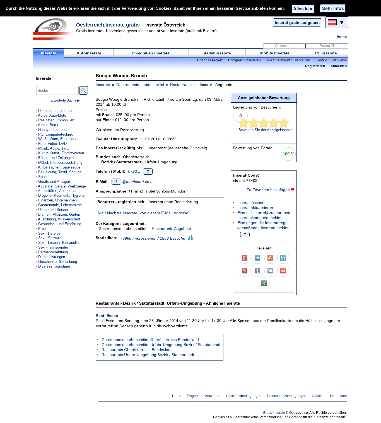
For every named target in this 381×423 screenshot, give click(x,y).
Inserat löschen (250, 202)
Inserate (48, 53)
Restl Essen (107, 315)
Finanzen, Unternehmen (57, 200)
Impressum (338, 396)
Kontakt (321, 60)
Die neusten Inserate (55, 111)
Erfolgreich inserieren (244, 60)
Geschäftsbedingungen (243, 396)
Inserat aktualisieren (255, 207)
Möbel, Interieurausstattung (60, 162)
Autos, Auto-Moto (52, 115)
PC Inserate (326, 53)
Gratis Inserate (274, 413)
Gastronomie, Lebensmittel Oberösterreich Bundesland (150, 339)
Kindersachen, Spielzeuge (59, 167)
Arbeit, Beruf (48, 125)
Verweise (340, 60)
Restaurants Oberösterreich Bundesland (137, 349)
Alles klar (303, 8)
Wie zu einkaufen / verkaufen (288, 60)
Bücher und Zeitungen (56, 158)
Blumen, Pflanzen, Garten (59, 214)
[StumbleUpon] (270, 258)
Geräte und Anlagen (54, 181)
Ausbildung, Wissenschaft (59, 219)
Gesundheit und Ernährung (59, 224)
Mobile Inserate (275, 53)
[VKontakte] (270, 271)
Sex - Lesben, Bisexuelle (58, 243)
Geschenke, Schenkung (57, 261)
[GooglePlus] (244, 258)
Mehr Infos (333, 8)
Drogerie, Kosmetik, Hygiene (61, 195)
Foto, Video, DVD (52, 143)
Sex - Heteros (49, 233)
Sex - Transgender (53, 247)
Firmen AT (326, 46)
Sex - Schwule (50, 238)
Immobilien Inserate (151, 53)
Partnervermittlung (53, 252)
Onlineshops (284, 46)
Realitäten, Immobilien (56, 120)
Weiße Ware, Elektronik (57, 139)
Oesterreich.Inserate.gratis (108, 25)
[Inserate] (54, 29)
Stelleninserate (216, 53)
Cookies (318, 396)
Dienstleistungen (51, 257)
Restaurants (181, 84)
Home (342, 37)
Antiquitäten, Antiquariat (57, 191)
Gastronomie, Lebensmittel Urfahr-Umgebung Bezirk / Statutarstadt (161, 344)
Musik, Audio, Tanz (53, 148)
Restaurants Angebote (171, 228)
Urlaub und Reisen (53, 210)
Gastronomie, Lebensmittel (140, 84)
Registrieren (315, 66)
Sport (42, 177)
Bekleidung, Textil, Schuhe (59, 172)
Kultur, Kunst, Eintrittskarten (61, 153)
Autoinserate (89, 53)
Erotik (43, 229)
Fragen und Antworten (203, 396)
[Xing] (264, 283)
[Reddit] (283, 271)
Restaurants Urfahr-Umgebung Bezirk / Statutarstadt (148, 354)
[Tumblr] (257, 271)
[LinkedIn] (283, 258)
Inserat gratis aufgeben (297, 22)
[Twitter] (257, 258)
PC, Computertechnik (55, 134)
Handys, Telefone (52, 130)
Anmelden (339, 66)
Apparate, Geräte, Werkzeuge (62, 186)
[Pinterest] (244, 271)
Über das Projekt (210, 60)
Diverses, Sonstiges (54, 266)
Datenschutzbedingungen (286, 396)
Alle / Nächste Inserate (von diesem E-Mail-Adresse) (143, 213)
